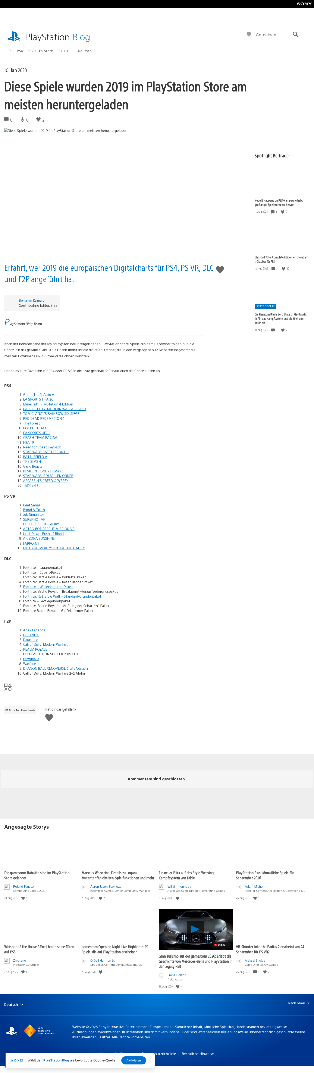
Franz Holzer (176, 975)
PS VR (31, 51)
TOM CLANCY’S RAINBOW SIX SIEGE (51, 413)
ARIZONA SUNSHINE (39, 538)
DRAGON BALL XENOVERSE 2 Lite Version (55, 668)
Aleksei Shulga (255, 960)
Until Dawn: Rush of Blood (43, 533)
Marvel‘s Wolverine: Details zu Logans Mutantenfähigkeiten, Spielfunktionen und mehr (118, 875)
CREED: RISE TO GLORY (41, 524)
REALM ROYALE (35, 649)
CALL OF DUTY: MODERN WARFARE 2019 (54, 409)
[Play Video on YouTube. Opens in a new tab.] (221, 945)
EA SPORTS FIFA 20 (38, 399)
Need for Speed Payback (42, 447)
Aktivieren (133, 1060)
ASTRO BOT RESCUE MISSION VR (49, 528)
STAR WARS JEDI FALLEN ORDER (48, 475)
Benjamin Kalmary (31, 300)
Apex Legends (34, 630)
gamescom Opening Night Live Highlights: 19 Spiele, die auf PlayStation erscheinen (115, 949)
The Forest (31, 423)
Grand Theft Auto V (38, 394)
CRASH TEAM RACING (40, 437)
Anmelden (266, 34)
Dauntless (30, 639)
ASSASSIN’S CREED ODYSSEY (45, 480)
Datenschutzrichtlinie (159, 1053)
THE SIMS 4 (32, 461)
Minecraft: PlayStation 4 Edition (48, 404)
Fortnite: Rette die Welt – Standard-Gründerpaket (62, 596)
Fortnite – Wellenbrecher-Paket (48, 586)
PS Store (46, 51)
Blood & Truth (34, 509)
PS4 (20, 51)
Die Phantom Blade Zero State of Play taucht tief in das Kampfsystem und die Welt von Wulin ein (281, 318)
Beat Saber (31, 505)
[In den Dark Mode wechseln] (249, 35)
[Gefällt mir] (283, 212)
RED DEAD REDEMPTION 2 (44, 418)
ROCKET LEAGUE (36, 428)
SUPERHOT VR (34, 519)
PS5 (10, 51)
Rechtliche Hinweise (198, 1053)
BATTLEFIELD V (35, 456)
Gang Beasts (32, 466)
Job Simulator (33, 514)
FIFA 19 (28, 442)
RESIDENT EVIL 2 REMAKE (43, 471)
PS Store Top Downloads (20, 710)
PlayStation (57, 36)
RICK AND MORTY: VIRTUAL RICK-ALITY (54, 548)
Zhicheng (19, 960)
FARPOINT (31, 543)
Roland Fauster (24, 886)
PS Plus (62, 51)
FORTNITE (31, 635)
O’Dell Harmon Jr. (102, 960)
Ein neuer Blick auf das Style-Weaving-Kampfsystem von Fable (187, 875)
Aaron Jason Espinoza (106, 886)
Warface (29, 663)
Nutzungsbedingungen (118, 1053)
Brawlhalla (31, 659)
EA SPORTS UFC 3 (36, 432)
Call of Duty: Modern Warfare (45, 644)
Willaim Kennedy (179, 886)
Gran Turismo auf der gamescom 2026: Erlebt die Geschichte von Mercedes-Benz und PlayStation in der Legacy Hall (195, 961)
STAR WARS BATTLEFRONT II (46, 452)
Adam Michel (254, 886)
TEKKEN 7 (30, 485)
